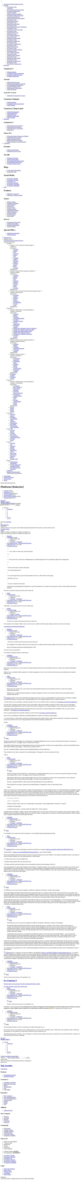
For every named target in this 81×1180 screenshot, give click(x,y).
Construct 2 (17, 354)
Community (7, 143)
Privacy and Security (17, 128)
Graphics (13, 209)
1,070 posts (19, 599)
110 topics (12, 599)
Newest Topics (17, 151)
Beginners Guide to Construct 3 (29, 328)
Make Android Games (26, 331)
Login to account (15, 472)
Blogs (8, 460)
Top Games (15, 158)
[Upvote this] (12, 543)
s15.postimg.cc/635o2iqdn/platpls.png (20, 710)
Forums (9, 429)
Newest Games (15, 159)
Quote (15, 546)
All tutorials (13, 89)
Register (6, 237)
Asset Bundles (15, 233)
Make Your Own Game (10, 1084)
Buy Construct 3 (14, 194)
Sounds (16, 210)
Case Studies (7, 1089)
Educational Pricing (15, 139)
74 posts (17, 614)
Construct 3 (21, 245)
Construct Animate (22, 271)
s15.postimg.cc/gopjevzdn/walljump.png (67, 702)
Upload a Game (16, 163)
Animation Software (9, 1076)
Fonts (12, 206)
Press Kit (6, 1119)
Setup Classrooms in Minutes (21, 136)
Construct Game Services (25, 291)
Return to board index (12, 1056)
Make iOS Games (25, 332)
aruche (2, 530)
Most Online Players (16, 162)
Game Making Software (10, 1075)
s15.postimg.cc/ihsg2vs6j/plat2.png (48, 713)
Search (5, 480)
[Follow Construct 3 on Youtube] (12, 180)
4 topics (12, 614)
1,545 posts (19, 541)
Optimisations (18, 88)
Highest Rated (15, 225)
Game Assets (7, 1128)
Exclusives (13, 226)
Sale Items (13, 234)
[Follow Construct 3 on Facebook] (13, 184)
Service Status (7, 1174)
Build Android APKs (17, 85)
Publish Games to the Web (27, 329)
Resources (6, 65)
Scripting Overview (17, 75)
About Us (6, 1116)
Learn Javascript (8, 1100)
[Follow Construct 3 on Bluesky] (12, 183)
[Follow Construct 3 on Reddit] (12, 178)
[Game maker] (13, 240)
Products (6, 5)
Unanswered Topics (9, 477)
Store (5, 187)
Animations (15, 203)
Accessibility (7, 1173)
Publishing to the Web (19, 84)
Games (13, 207)
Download (16, 112)
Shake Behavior (5, 525)
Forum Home (15, 150)
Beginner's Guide (15, 82)
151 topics (12, 661)
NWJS (15, 113)
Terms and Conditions (9, 1168)
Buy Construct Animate (16, 195)
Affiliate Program (8, 1110)
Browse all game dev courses (17, 95)
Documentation (7, 1087)
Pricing (5, 1085)
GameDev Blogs (8, 1132)
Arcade (9, 442)
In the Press (7, 1121)
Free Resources (18, 127)
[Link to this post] (11, 544)
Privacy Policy (7, 1170)
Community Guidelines (9, 1135)
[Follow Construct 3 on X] (11, 181)
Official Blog (17, 170)
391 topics (12, 541)
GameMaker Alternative (10, 1082)
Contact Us (10, 470)
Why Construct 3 (8, 1096)
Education (6, 119)
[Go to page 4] (9, 517)
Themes (14, 213)
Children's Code (8, 1171)
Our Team (6, 1118)
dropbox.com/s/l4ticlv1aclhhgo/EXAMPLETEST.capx (59, 849)
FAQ (12, 130)
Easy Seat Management (10, 1097)
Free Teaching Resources (10, 1098)
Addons (13, 202)
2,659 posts (19, 661)
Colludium (8, 697)
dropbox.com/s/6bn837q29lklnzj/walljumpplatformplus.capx (56, 952)
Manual (14, 72)
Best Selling (15, 223)
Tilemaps (13, 214)
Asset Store (10, 413)
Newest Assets (16, 222)
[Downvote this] (24, 543)
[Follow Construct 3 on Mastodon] (13, 185)
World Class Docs (16, 137)
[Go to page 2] (10, 509)
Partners (6, 1101)
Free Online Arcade (9, 1134)
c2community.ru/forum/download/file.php (14, 626)
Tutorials (12, 105)
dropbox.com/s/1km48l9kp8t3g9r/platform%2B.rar (26, 852)
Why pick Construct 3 (17, 125)
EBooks (13, 204)
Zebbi (7, 738)
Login (9, 237)
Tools (12, 216)
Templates (14, 212)
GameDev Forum (8, 1130)
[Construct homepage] (13, 4)
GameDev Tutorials (9, 1131)
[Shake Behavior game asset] (1, 523)
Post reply (3, 500)
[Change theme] (14, 473)
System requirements (18, 73)
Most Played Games (19, 161)
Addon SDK (15, 76)
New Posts (13, 172)
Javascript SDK (15, 116)
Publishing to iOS (15, 86)
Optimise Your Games (26, 334)
